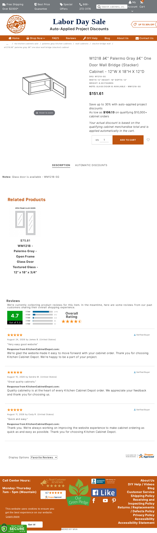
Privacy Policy (144, 515)
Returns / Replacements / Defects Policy (136, 509)
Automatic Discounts (91, 165)
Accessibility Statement (136, 523)
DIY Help (92, 38)
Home (15, 38)
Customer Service (141, 492)
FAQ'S (55, 38)
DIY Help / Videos (141, 484)
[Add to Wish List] (148, 140)
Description (61, 165)
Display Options (19, 457)
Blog (107, 38)
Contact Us (146, 38)
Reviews (71, 38)
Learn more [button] (12, 516)
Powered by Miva (68, 529)
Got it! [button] (32, 524)
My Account (132, 4)
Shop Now (36, 38)
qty (97, 140)
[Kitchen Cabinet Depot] (16, 24)
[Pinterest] (114, 500)
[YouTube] (105, 500)
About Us (122, 38)
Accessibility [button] (145, 519)
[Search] (98, 7)
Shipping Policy (143, 496)
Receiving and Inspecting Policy (141, 501)
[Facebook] (93, 500)
